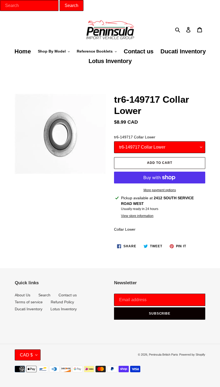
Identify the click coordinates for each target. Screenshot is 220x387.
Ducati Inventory (28, 309)
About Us (22, 295)
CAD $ (26, 355)
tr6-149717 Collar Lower (134, 137)
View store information (137, 216)
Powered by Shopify (192, 354)
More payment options (160, 190)
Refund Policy (62, 302)
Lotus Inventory (63, 309)
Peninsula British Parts (163, 354)
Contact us (67, 295)
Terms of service (29, 302)
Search (44, 295)
